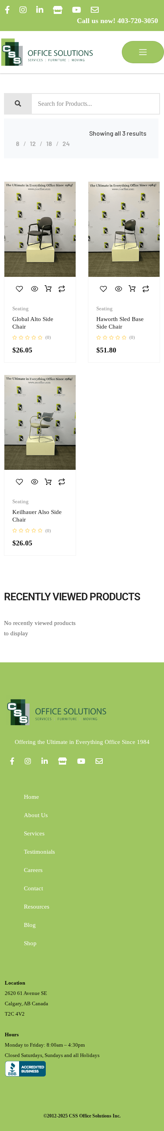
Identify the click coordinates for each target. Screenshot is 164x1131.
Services (34, 833)
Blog (30, 925)
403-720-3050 (137, 21)
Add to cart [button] (48, 288)
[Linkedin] (44, 761)
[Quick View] (34, 288)
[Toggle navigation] (143, 52)
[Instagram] (23, 10)
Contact (33, 888)
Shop (30, 943)
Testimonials (39, 852)
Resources (36, 906)
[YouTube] (76, 10)
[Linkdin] (39, 10)
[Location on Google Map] (57, 10)
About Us (36, 815)
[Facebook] (7, 10)
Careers (33, 870)
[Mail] (94, 10)
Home (31, 797)
